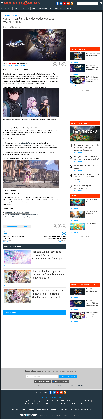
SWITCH (16, 8)
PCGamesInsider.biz (67, 401)
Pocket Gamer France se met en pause (93, 54)
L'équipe (15, 409)
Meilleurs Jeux (54, 8)
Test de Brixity (91, 224)
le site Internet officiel (24, 143)
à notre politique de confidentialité (75, 386)
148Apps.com (40, 401)
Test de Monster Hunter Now (91, 213)
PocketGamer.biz (52, 401)
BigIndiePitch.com (64, 404)
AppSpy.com (29, 401)
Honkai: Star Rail (19, 66)
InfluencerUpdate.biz (83, 401)
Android (9, 66)
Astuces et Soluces (43, 8)
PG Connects (50, 404)
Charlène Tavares (10, 64)
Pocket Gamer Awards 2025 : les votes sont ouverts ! (92, 67)
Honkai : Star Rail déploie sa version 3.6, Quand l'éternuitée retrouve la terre (48, 274)
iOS (2, 8)
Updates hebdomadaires (62, 381)
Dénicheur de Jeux (65, 8)
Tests (27, 8)
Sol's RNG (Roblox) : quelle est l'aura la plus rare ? (92, 79)
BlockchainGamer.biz (20, 404)
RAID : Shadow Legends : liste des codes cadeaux (21, 214)
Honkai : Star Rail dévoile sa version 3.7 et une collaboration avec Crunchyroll (48, 255)
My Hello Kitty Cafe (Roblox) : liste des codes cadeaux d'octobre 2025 (55, 237)
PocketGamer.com (17, 401)
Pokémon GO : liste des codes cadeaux (18, 217)
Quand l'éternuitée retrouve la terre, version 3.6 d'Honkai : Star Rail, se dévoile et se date (47, 294)
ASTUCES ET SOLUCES (11, 15)
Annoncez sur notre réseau (39, 409)
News (22, 8)
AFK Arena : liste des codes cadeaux (17, 212)
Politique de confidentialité (80, 409)
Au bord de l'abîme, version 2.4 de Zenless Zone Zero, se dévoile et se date (86, 176)
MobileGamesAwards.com (80, 404)
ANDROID (8, 8)
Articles (34, 8)
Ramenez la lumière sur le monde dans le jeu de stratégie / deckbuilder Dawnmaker (86, 147)
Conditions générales (59, 409)
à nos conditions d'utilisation (56, 386)
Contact (23, 409)
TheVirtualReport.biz (37, 404)
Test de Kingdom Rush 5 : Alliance (91, 201)
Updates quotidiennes (43, 381)
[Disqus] (34, 340)
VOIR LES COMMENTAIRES (17, 226)
